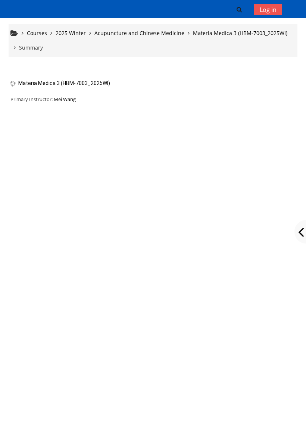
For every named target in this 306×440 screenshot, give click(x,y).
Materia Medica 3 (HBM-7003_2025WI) (64, 83)
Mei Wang (65, 99)
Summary (31, 47)
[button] (239, 9)
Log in (268, 10)
